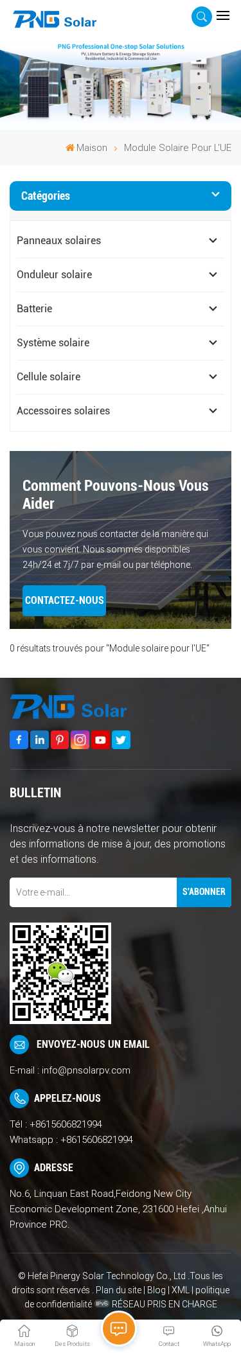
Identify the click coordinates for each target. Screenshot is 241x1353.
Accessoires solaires (63, 411)
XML (181, 1290)
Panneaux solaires (59, 240)
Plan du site (119, 1290)
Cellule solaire (48, 377)
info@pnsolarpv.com (86, 1070)
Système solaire (53, 343)
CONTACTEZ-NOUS (64, 600)
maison (91, 148)
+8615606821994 (66, 1124)
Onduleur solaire (54, 275)
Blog (156, 1290)
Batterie (34, 309)
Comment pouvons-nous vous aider (115, 495)
